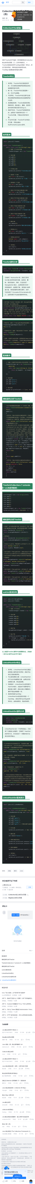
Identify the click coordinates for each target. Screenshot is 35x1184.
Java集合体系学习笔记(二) (10, 1030)
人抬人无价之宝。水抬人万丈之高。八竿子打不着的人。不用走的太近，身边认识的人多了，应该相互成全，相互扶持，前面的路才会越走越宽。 (16, 1158)
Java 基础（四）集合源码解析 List (12, 1044)
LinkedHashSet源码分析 (9, 976)
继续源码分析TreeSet (8, 959)
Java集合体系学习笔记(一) (10, 1059)
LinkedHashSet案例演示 (9, 980)
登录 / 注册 (15, 915)
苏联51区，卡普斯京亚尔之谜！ (9, 1142)
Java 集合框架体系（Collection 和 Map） (14, 1088)
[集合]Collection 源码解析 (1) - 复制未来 (14, 1080)
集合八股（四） (6, 1124)
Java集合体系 (6, 1102)
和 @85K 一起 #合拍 (6, 1151)
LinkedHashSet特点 (8, 973)
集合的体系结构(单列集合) (10, 1073)
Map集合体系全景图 (8, 1037)
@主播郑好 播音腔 (6, 1163)
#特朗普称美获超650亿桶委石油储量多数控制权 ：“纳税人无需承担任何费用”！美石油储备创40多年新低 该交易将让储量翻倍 (16, 1167)
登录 (29, 2)
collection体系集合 (7, 1109)
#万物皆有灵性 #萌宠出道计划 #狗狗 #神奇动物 (13, 1161)
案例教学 (4, 956)
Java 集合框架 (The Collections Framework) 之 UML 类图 (16, 1131)
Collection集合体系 (7, 1051)
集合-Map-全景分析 (8, 1095)
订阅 (29, 887)
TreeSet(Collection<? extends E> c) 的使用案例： (17, 963)
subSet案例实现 (6, 970)
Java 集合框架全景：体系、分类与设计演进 (15, 1066)
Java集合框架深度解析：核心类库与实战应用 (15, 1117)
